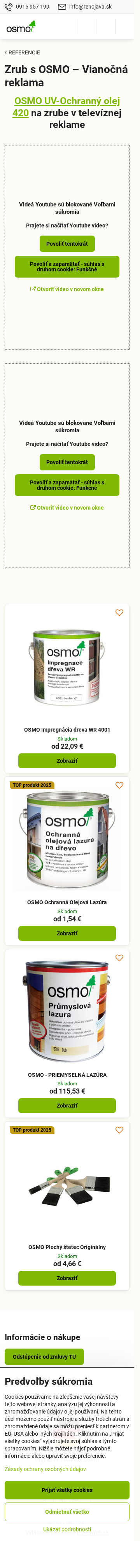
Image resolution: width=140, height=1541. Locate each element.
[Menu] (125, 26)
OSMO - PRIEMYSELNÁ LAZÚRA (67, 1075)
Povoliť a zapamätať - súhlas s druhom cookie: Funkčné (67, 267)
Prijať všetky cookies (67, 1490)
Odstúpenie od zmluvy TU (44, 1357)
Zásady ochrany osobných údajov (45, 1469)
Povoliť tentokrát (67, 244)
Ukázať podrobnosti (67, 1529)
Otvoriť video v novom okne (70, 289)
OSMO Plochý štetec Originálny (67, 1247)
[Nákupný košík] (105, 26)
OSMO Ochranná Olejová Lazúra (67, 902)
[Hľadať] (86, 26)
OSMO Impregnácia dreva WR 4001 (67, 730)
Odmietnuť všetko (67, 1512)
